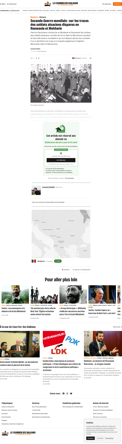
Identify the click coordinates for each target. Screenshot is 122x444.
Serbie (107, 10)
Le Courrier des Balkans (65, 3)
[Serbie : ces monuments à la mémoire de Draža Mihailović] (15, 294)
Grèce (58, 10)
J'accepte (90, 438)
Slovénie (113, 10)
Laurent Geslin (35, 48)
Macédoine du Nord (73, 10)
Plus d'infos (109, 438)
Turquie (119, 10)
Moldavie (84, 10)
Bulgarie (46, 10)
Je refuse (100, 438)
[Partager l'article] (91, 58)
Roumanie (101, 10)
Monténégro (92, 10)
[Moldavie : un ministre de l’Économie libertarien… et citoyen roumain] (103, 343)
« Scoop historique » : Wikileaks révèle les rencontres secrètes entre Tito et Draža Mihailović (72, 311)
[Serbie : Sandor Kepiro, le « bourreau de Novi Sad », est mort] (102, 294)
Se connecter (69, 178)
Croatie (52, 10)
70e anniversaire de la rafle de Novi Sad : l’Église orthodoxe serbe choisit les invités (42, 311)
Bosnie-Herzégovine (35, 10)
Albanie (25, 10)
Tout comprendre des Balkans (65, 5)
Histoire (42, 17)
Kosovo (63, 10)
